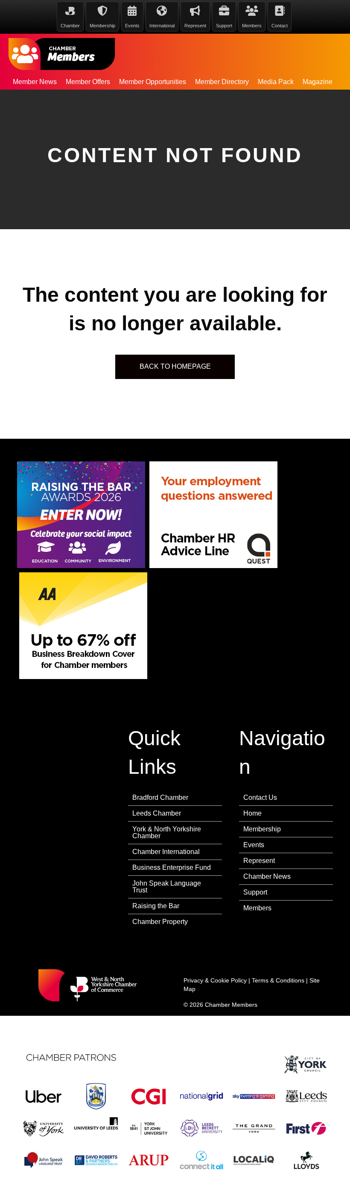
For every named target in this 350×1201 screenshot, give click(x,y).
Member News (35, 81)
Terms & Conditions (278, 980)
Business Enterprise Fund (171, 867)
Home (252, 813)
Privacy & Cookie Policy (215, 980)
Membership (262, 829)
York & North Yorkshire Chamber (166, 832)
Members (257, 908)
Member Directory (222, 81)
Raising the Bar (155, 905)
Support (255, 892)
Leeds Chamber (156, 813)
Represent (259, 860)
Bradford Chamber (160, 797)
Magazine (317, 81)
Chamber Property (160, 921)
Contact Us (260, 797)
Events (253, 844)
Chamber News (267, 876)
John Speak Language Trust (166, 887)
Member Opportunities (152, 81)
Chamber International (166, 851)
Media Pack (276, 81)
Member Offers (88, 81)
